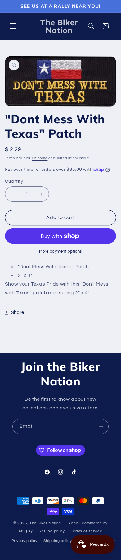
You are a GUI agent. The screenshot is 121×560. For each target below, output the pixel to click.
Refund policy (52, 531)
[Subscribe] (101, 426)
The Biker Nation (45, 523)
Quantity (14, 181)
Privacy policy (24, 541)
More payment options (60, 252)
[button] (13, 26)
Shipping (40, 158)
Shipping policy (57, 541)
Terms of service (86, 531)
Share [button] (17, 312)
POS (66, 523)
